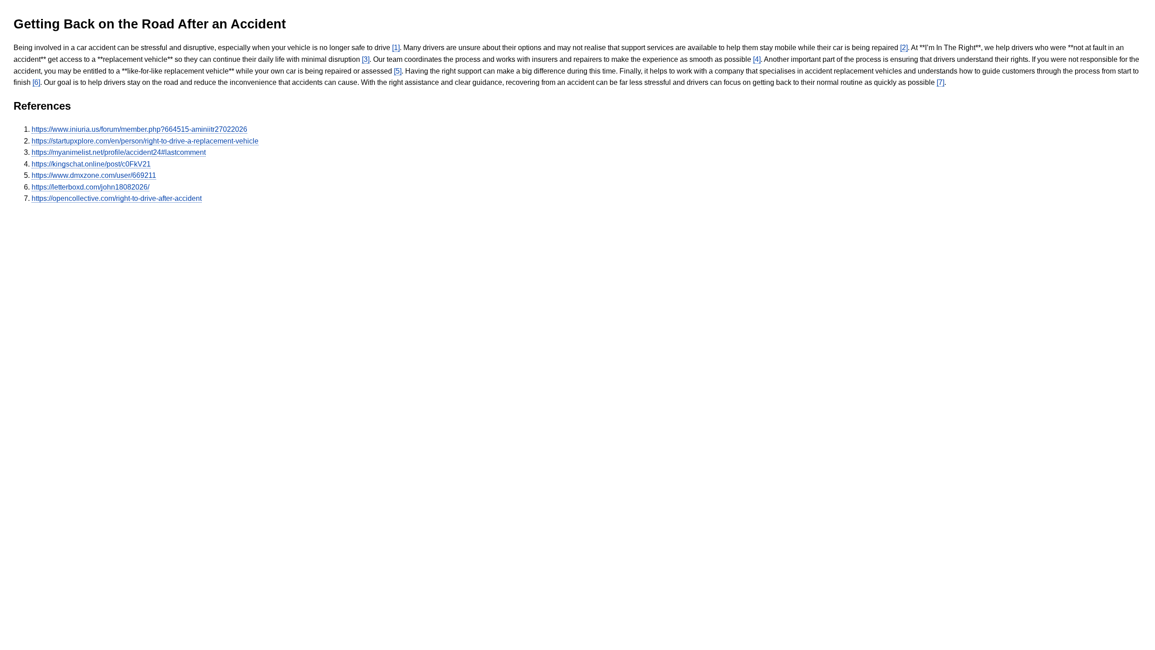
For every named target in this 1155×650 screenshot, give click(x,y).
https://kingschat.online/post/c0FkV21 (91, 164)
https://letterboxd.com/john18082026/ (90, 187)
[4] (757, 59)
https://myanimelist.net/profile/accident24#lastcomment (119, 152)
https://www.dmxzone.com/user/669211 (94, 175)
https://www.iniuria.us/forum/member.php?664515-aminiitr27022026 (139, 129)
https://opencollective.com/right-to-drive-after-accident (117, 198)
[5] (398, 71)
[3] (366, 59)
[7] (940, 82)
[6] (36, 82)
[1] (396, 47)
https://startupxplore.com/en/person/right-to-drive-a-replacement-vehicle (145, 141)
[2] (904, 47)
